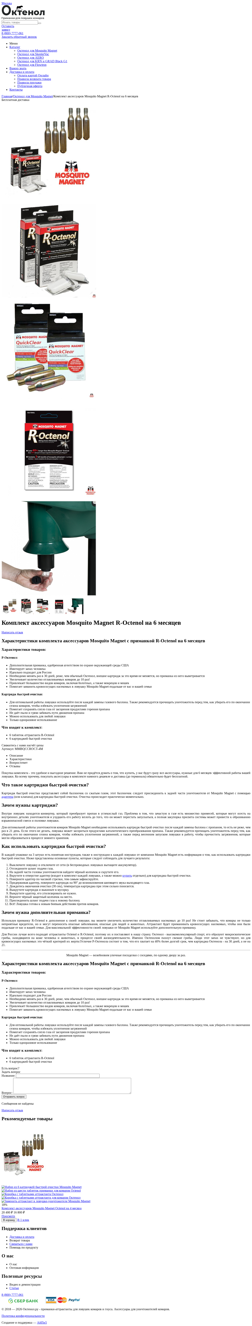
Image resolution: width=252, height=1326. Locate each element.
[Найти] (39, 23)
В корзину (9, 1220)
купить (127, 875)
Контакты (16, 89)
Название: (8, 1075)
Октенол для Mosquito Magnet (37, 50)
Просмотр (8, 1216)
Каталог (14, 47)
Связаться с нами (20, 1244)
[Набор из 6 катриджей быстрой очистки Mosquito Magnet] (49, 397)
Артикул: (8, 749)
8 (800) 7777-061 (12, 33)
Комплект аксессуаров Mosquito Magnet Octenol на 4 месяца (42, 1208)
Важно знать (17, 68)
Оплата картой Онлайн (33, 75)
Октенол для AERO (30, 57)
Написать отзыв (12, 632)
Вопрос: (7, 1092)
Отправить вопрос (14, 1096)
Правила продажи (29, 82)
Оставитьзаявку (8, 27)
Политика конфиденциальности (23, 1316)
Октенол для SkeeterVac (33, 54)
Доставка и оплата (21, 72)
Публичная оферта (29, 86)
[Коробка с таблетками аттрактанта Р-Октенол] (49, 497)
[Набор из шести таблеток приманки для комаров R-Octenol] (49, 298)
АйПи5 (42, 1322)
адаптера (7, 796)
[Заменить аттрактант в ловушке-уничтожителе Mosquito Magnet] (49, 596)
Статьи (14, 1288)
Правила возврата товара (34, 79)
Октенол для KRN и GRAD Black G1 (42, 61)
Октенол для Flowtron (31, 64)
